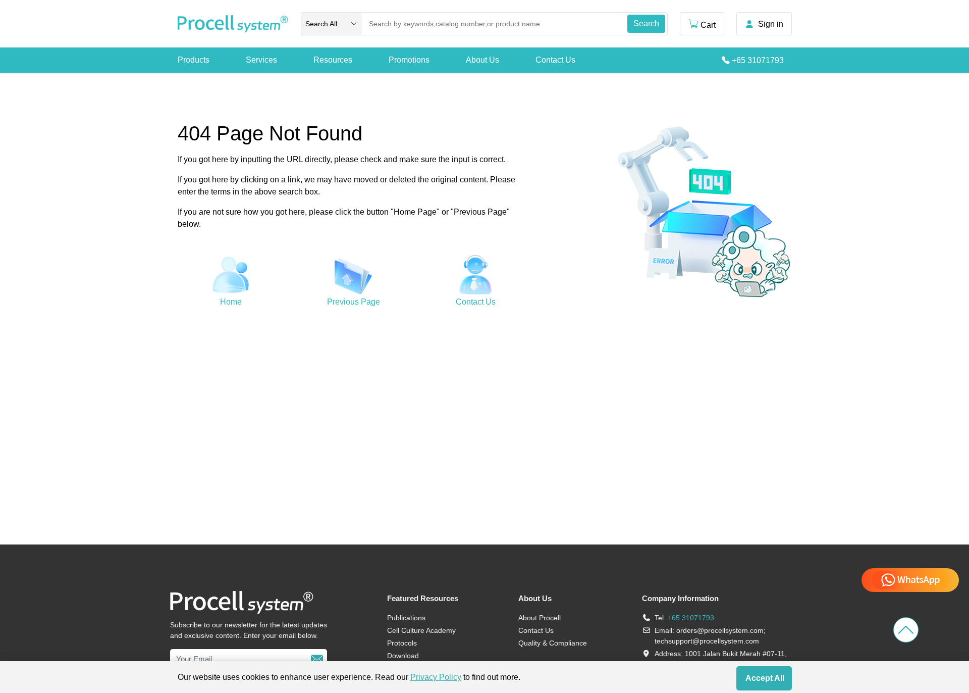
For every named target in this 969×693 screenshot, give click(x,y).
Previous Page (353, 302)
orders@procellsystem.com (720, 630)
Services (261, 60)
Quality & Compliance (552, 643)
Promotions (409, 60)
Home (231, 302)
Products (193, 60)
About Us (482, 60)
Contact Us (555, 60)
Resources (332, 60)
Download (403, 656)
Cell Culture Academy (421, 630)
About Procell (539, 618)
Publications (406, 618)
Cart (708, 25)
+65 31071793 (758, 60)
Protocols (402, 643)
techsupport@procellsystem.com (707, 641)
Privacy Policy (435, 677)
